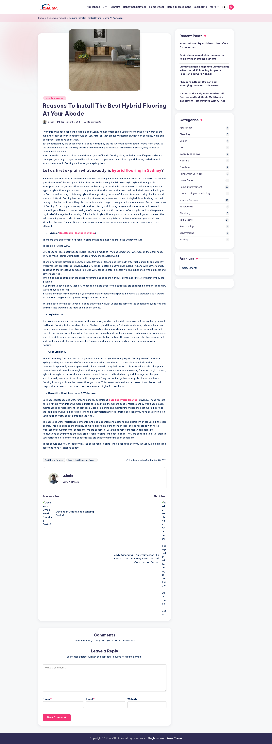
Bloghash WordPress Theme (165, 738)
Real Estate (186, 219)
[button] (71, 482)
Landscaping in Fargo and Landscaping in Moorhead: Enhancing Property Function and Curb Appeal (204, 70)
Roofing (184, 239)
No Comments (94, 122)
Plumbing (184, 213)
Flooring (184, 160)
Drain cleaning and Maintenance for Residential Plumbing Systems (201, 56)
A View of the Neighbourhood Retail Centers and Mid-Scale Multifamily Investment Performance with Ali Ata (202, 97)
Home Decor (186, 180)
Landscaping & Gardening (194, 193)
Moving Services (188, 199)
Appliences (186, 127)
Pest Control (186, 206)
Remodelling (186, 226)
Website (132, 699)
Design (183, 140)
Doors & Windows (189, 154)
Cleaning (184, 134)
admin (68, 475)
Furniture (184, 167)
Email (90, 699)
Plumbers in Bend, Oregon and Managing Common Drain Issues (199, 83)
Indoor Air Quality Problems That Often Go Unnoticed (203, 45)
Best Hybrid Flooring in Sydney (82, 460)
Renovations (186, 232)
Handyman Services (191, 173)
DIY (181, 147)
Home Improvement (55, 98)
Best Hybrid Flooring (54, 460)
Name (47, 699)
